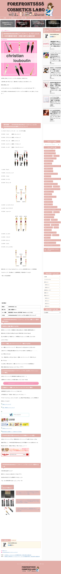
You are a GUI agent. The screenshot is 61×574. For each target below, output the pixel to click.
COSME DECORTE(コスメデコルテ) (51, 173)
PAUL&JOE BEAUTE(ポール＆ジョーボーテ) (52, 222)
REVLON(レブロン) (55, 224)
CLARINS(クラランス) (48, 168)
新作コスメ (23, 17)
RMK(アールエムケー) (48, 227)
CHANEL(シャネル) (48, 163)
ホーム (18, 563)
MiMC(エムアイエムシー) (49, 217)
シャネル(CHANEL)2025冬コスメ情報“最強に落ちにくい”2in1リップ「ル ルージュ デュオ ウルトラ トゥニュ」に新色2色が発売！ (28, 509)
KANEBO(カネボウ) (48, 199)
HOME (5, 17)
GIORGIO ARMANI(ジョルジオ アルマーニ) (52, 189)
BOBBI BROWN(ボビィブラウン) (50, 158)
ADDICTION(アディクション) (50, 150)
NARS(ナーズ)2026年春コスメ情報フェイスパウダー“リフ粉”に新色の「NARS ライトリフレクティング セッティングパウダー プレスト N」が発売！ (55, 72)
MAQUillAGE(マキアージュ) (49, 214)
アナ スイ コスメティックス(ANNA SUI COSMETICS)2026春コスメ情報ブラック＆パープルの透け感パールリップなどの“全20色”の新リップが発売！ (28, 501)
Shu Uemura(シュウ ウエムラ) (50, 232)
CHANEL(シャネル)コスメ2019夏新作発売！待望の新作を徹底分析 (17, 555)
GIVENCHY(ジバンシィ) (49, 191)
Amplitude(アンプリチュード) (50, 153)
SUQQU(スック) (56, 235)
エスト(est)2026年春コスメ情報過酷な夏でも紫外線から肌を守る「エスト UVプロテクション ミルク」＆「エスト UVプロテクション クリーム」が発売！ (55, 115)
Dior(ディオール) (48, 176)
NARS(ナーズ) (47, 219)
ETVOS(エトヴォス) (48, 186)
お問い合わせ (42, 563)
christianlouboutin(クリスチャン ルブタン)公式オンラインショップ (20, 383)
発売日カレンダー (14, 17)
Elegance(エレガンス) (48, 181)
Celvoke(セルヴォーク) (49, 160)
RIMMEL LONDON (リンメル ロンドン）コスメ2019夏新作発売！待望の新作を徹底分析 (22, 556)
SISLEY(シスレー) (48, 235)
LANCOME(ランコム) (48, 204)
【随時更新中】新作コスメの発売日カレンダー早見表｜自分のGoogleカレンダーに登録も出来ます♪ (55, 44)
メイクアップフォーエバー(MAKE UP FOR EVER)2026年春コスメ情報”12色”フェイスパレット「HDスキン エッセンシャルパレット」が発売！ (55, 58)
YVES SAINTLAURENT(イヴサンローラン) (52, 245)
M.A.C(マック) (56, 212)
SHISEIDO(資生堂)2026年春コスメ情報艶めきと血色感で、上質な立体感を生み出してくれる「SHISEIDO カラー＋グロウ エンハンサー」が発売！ (55, 87)
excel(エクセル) (56, 186)
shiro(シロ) (56, 227)
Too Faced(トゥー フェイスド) (50, 242)
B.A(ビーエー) (56, 155)
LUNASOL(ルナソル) (48, 212)
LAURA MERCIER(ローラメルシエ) (51, 206)
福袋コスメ (43, 17)
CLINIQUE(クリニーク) (49, 171)
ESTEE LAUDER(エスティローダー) (51, 183)
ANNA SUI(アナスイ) (48, 155)
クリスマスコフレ (33, 17)
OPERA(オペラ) (54, 219)
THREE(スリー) (47, 237)
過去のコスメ (52, 17)
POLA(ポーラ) (47, 224)
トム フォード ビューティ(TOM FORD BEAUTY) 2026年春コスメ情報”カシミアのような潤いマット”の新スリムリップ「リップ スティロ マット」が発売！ (28, 493)
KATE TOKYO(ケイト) (48, 201)
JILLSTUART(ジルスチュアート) (50, 196)
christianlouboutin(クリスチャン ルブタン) (10, 552)
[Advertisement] (21, 108)
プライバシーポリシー (34, 563)
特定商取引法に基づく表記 (25, 563)
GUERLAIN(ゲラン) (48, 194)
